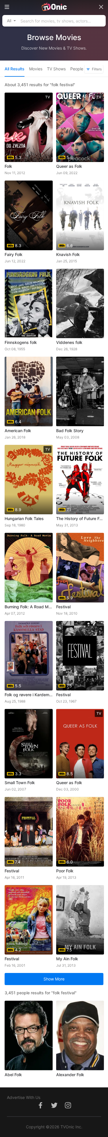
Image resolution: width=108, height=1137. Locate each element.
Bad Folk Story (70, 430)
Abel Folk (13, 1074)
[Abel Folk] (29, 1035)
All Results (14, 68)
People (76, 68)
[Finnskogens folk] (29, 303)
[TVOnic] (54, 7)
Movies (35, 68)
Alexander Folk (70, 1074)
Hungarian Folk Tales (24, 518)
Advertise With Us (23, 1097)
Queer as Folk (69, 166)
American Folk (18, 430)
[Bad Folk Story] (80, 391)
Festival (63, 606)
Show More (54, 978)
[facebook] (40, 1108)
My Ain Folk (67, 958)
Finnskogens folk (21, 342)
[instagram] (68, 1108)
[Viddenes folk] (80, 303)
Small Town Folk (20, 782)
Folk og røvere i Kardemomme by (29, 694)
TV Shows (56, 68)
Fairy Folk (13, 254)
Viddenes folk (69, 342)
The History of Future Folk (80, 518)
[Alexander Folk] (80, 1035)
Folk (8, 166)
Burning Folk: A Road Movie (29, 606)
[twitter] (54, 1108)
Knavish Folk (68, 254)
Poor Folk (64, 870)
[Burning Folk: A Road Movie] (29, 567)
